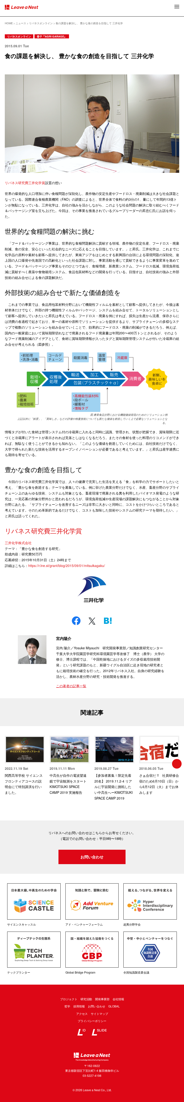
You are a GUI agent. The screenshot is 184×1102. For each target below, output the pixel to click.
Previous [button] (7, 764)
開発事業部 (102, 999)
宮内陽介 (63, 638)
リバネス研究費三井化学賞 (25, 182)
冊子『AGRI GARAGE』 (52, 36)
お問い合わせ (92, 857)
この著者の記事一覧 (71, 685)
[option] (24, 765)
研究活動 (86, 999)
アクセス (82, 1014)
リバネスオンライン (19, 36)
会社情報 (118, 999)
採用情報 (79, 1006)
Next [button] (177, 764)
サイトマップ (99, 1014)
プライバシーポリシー (92, 1021)
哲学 (67, 1006)
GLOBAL (114, 1006)
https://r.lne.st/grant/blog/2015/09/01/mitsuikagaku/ (66, 565)
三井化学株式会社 (18, 542)
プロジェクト (68, 999)
